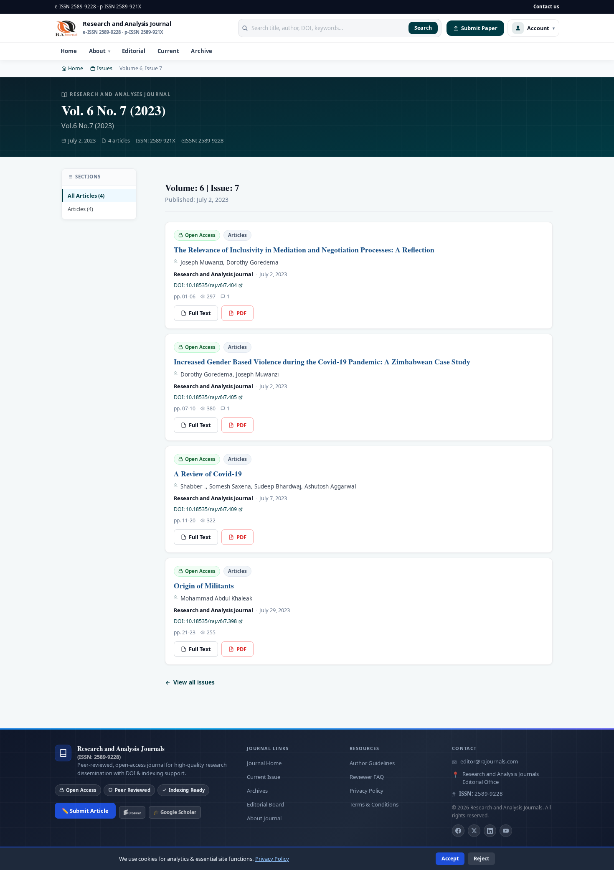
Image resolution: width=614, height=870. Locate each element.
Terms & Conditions (374, 804)
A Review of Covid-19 (208, 473)
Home (69, 51)
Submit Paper (479, 28)
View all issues (194, 682)
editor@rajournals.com (489, 761)
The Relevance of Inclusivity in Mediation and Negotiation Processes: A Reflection (304, 249)
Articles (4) (80, 209)
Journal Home (264, 763)
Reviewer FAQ (367, 777)
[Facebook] (458, 830)
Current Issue (263, 777)
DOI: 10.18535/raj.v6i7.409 (205, 509)
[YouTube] (506, 830)
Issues (104, 68)
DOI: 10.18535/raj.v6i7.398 (205, 621)
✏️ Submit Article (85, 810)
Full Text (200, 313)
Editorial (133, 51)
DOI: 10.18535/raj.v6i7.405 (205, 397)
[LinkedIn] (490, 830)
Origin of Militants (204, 585)
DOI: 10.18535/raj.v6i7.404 (205, 285)
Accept (450, 858)
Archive (201, 51)
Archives (257, 790)
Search (423, 27)
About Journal (264, 818)
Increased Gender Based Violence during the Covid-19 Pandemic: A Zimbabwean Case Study (322, 361)
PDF (241, 313)
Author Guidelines (372, 763)
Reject (481, 858)
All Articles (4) (86, 195)
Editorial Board (265, 804)
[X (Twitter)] (474, 830)
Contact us (546, 6)
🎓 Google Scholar (174, 812)
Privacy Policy (366, 790)
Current (168, 51)
